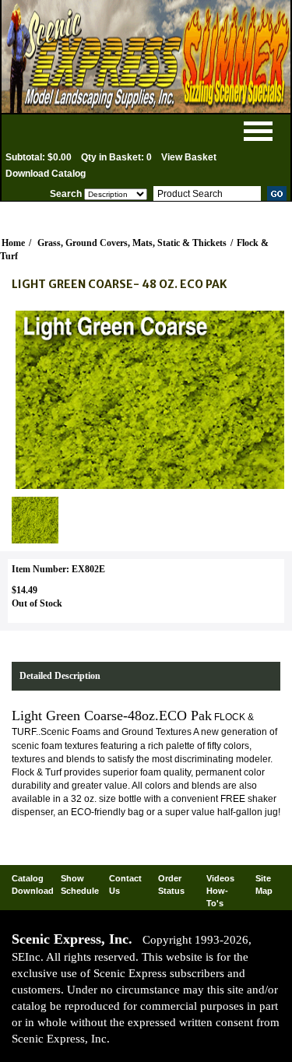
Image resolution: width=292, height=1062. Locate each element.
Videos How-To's (220, 890)
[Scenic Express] (146, 56)
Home (13, 242)
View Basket (188, 157)
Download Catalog (45, 173)
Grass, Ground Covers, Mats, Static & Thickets (132, 242)
